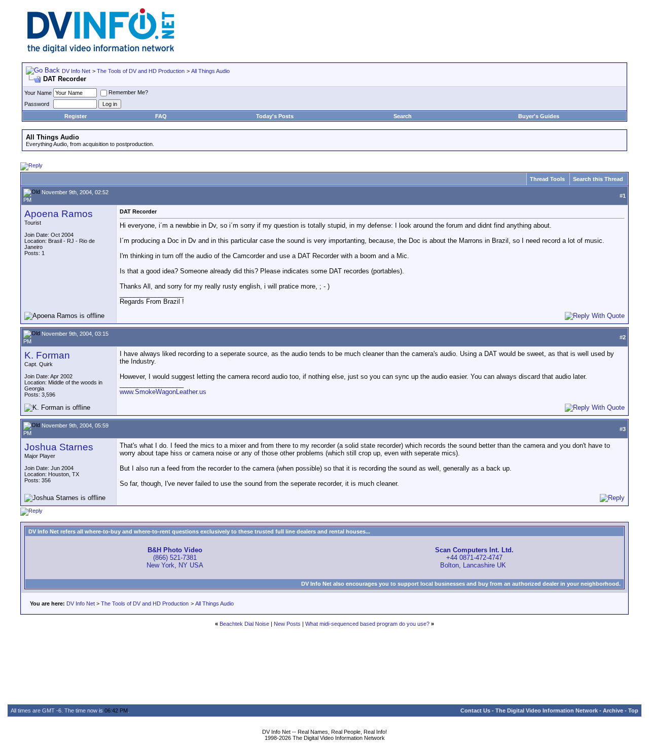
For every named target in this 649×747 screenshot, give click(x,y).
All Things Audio (210, 71)
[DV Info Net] (101, 51)
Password (36, 104)
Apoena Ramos (58, 213)
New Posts (287, 624)
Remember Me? (128, 92)
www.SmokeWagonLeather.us (163, 392)
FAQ (161, 116)
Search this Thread (598, 179)
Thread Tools (547, 179)
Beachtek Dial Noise (244, 624)
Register (75, 116)
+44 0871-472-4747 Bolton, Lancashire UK (474, 557)
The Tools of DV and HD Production (141, 71)
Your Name (38, 93)
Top (633, 710)
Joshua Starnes (58, 447)
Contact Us (475, 710)
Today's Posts (275, 116)
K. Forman (47, 355)
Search (402, 116)
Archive (613, 710)
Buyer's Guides (538, 116)
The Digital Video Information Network (546, 710)
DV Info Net (76, 71)
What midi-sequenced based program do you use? (367, 624)
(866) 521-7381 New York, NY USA (175, 557)
